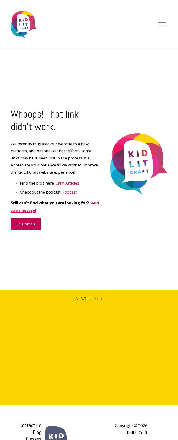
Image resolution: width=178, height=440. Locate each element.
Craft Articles (67, 183)
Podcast (69, 192)
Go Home (25, 223)
